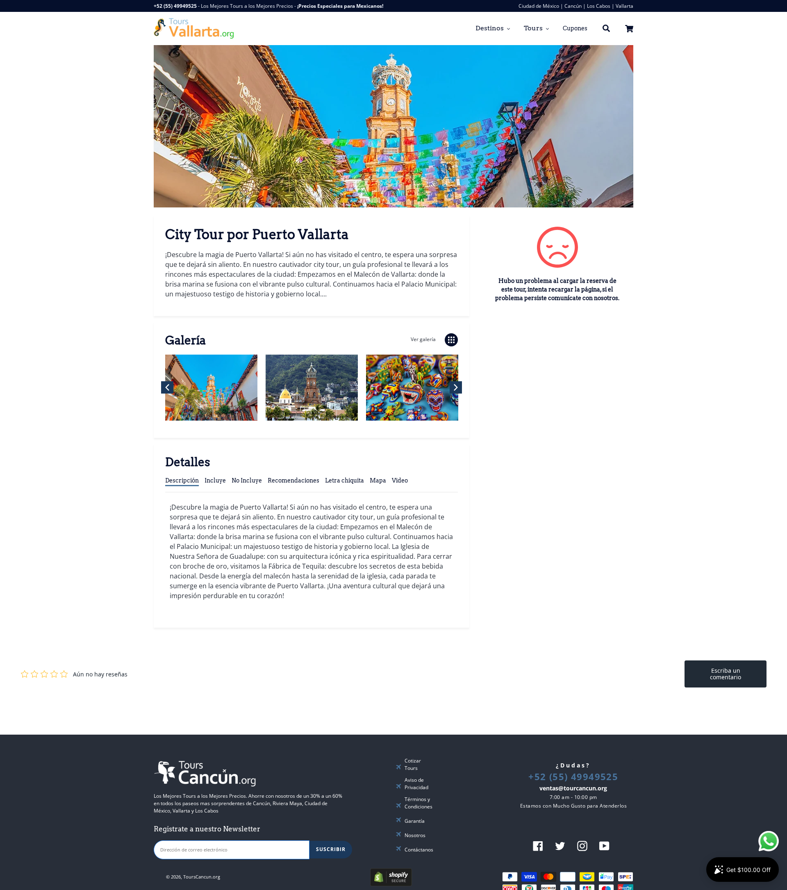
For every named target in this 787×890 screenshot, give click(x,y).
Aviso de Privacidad (416, 783)
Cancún (573, 5)
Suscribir (331, 849)
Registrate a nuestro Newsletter (207, 829)
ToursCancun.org (201, 877)
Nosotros (415, 835)
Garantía (415, 820)
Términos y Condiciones (418, 803)
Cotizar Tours (413, 764)
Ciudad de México (539, 5)
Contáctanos (419, 849)
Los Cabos (598, 5)
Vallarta (624, 5)
